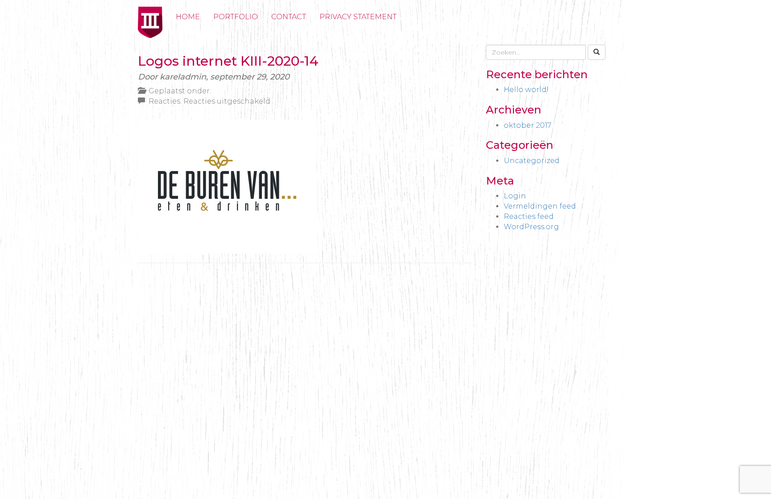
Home (188, 17)
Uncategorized (532, 160)
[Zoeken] (596, 52)
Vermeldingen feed (540, 206)
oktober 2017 (527, 125)
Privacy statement (358, 17)
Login (515, 196)
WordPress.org (531, 226)
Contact (288, 17)
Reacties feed (529, 216)
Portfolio (235, 17)
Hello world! (526, 89)
